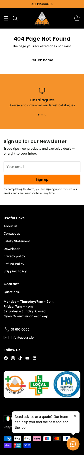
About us (10, 226)
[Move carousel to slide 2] (42, 114)
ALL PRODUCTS (42, 4)
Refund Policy (14, 264)
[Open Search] (14, 18)
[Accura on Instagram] (13, 358)
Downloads (12, 249)
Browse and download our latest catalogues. (42, 105)
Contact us (12, 233)
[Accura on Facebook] (6, 358)
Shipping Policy (15, 271)
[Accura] (42, 18)
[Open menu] (6, 18)
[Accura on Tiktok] (20, 358)
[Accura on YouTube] (27, 358)
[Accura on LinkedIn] (34, 358)
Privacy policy (14, 256)
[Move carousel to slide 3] (45, 114)
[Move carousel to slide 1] (38, 114)
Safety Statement (17, 241)
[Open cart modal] (76, 18)
